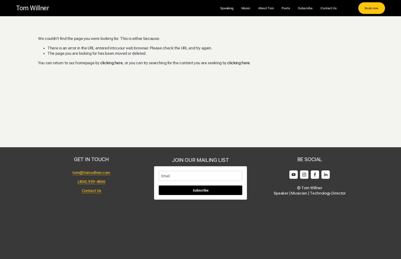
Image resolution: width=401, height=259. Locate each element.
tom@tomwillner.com (91, 172)
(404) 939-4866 (91, 181)
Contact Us (328, 8)
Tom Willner (32, 8)
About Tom (266, 8)
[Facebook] (315, 174)
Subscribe (305, 8)
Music (246, 8)
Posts (286, 8)
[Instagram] (304, 174)
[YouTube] (293, 174)
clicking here (111, 63)
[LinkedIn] (325, 174)
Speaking (226, 8)
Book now (371, 8)
